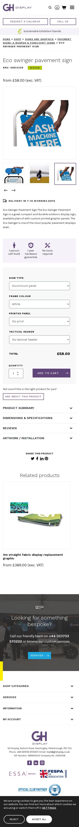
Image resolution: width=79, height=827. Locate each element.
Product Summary (18, 408)
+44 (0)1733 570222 (27, 752)
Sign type (16, 278)
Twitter (32, 458)
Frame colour (20, 296)
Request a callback (25, 21)
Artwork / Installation (23, 438)
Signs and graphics (39, 39)
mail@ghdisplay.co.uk (58, 752)
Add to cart (48, 373)
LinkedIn (42, 458)
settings (49, 807)
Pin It (46, 458)
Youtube (48, 763)
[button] (6, 190)
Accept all (39, 819)
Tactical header (21, 331)
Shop (17, 39)
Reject (14, 819)
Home (6, 39)
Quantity (16, 365)
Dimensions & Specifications (28, 418)
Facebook (37, 458)
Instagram (42, 763)
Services (37, 655)
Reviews (10, 428)
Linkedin (36, 763)
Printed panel (20, 313)
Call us (62, 21)
